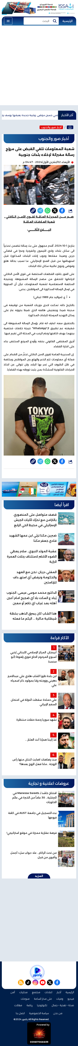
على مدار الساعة (43, 998)
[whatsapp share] (47, 210)
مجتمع (36, 992)
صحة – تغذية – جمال (63, 1005)
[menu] (8, 21)
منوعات (25, 998)
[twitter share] (55, 210)
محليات (23, 992)
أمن (12, 992)
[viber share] (40, 210)
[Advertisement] (39, 66)
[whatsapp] (33, 210)
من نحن (57, 1013)
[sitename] (37, 972)
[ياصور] (70, 127)
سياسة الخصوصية (39, 1013)
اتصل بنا (20, 1013)
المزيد (39, 876)
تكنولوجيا (42, 1005)
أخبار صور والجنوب (51, 127)
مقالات (18, 1005)
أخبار (59, 992)
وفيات (59, 998)
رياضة (29, 1005)
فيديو (70, 998)
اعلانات (48, 992)
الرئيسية (67, 21)
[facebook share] (62, 210)
